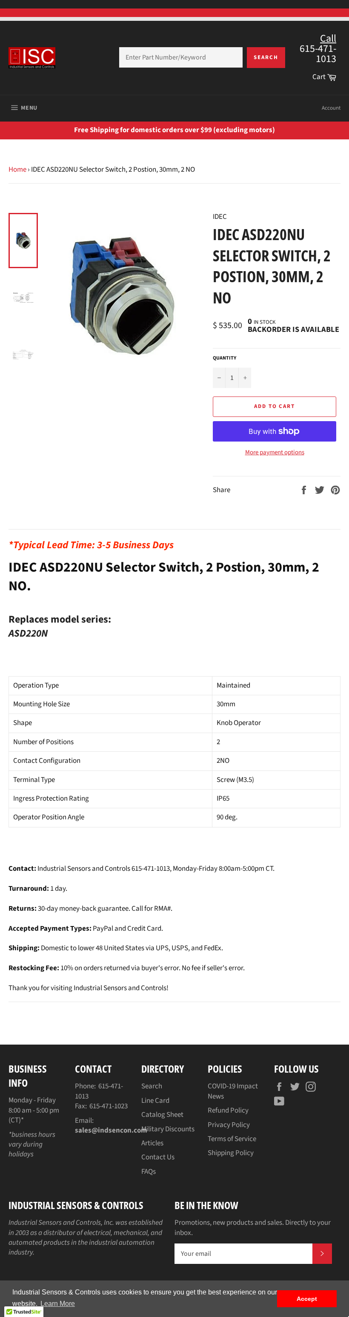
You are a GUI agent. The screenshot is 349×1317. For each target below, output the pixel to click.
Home (17, 169)
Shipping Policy (231, 1153)
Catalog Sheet (162, 1115)
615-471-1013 (99, 1091)
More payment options (274, 452)
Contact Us (157, 1157)
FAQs (148, 1172)
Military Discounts (168, 1129)
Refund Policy (228, 1110)
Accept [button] (307, 1298)
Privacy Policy (229, 1125)
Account (331, 108)
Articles (152, 1143)
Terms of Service (232, 1139)
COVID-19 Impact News (233, 1091)
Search (266, 57)
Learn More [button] (57, 1303)
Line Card (155, 1101)
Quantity (224, 358)
